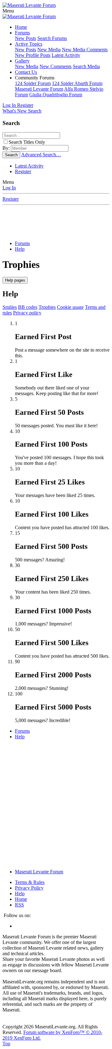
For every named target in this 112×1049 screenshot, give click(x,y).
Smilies (9, 307)
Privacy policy (27, 312)
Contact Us (26, 72)
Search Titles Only (27, 142)
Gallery (22, 60)
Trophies (47, 307)
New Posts (25, 38)
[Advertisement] (57, 221)
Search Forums (52, 38)
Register (23, 171)
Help (20, 893)
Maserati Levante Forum (39, 89)
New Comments (56, 66)
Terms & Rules (29, 882)
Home (21, 27)
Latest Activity (66, 55)
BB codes (27, 307)
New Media (49, 49)
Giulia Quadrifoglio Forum (55, 94)
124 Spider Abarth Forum (77, 83)
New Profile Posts (32, 55)
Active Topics (28, 44)
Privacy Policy (29, 888)
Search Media (86, 66)
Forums (22, 32)
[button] (8, 10)
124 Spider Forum (33, 83)
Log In (9, 187)
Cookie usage (70, 307)
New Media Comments (85, 49)
